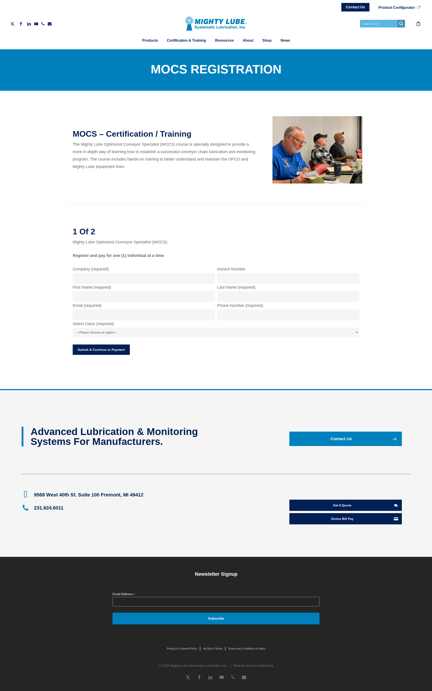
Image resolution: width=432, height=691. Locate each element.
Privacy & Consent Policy (182, 648)
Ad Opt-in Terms (213, 648)
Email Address (123, 594)
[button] (345, 439)
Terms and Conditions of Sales (247, 648)
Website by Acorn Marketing (253, 665)
